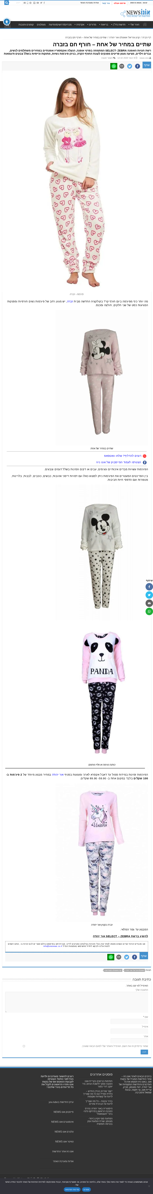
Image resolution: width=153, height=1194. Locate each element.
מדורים (92, 24)
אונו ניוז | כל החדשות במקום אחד (145, 24)
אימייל (145, 1026)
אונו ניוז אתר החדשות (63, 1151)
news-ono (144, 58)
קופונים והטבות (26, 24)
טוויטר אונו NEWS (64, 1141)
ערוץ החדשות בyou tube (61, 1102)
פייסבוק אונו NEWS (64, 1112)
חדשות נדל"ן (119, 24)
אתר (146, 1036)
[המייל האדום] (24, 3)
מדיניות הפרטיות (72, 1189)
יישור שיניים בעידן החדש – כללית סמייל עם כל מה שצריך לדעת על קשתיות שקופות (98, 1094)
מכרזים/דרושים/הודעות (60, 24)
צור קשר (106, 3)
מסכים (86, 1189)
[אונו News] (135, 12)
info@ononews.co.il (52, 946)
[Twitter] (41, 3)
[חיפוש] (6, 2)
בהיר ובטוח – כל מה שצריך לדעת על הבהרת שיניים (99, 1102)
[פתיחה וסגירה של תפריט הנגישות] (6, 21)
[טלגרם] (30, 3)
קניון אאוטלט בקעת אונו (113, 970)
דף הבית (146, 37)
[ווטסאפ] (149, 611)
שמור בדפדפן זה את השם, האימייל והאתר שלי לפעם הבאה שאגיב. (115, 1046)
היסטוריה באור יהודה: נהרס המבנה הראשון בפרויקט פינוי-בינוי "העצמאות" (98, 1111)
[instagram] (34, 3)
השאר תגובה (107, 58)
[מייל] (149, 603)
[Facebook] (44, 3)
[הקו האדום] (28, 3)
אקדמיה (80, 24)
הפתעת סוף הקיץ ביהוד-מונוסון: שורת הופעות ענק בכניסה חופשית (100, 1121)
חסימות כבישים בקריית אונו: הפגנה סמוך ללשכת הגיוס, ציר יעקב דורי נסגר (97, 1084)
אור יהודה (58, 774)
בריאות (104, 24)
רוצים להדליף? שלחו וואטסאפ (122, 455)
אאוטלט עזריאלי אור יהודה (135, 970)
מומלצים (41, 24)
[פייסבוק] (149, 586)
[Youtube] (37, 3)
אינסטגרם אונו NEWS (62, 1122)
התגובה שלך (141, 990)
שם (145, 1017)
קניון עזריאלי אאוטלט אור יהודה (124, 37)
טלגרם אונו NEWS (64, 1131)
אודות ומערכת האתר (89, 2)
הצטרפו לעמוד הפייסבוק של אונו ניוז (118, 462)
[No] (149, 1186)
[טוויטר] (149, 595)
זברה (70, 301)
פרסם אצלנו (120, 3)
